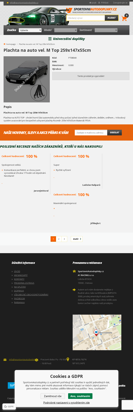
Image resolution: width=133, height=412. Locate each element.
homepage (11, 44)
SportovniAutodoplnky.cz (91, 11)
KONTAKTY (19, 279)
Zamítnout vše (52, 396)
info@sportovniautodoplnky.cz (24, 2)
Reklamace (19, 302)
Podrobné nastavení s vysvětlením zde (66, 402)
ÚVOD (17, 271)
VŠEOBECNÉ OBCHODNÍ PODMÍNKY (31, 294)
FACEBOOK (19, 298)
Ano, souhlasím (80, 396)
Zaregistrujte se (120, 2)
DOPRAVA (19, 290)
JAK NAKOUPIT (21, 275)
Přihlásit (104, 2)
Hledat (111, 17)
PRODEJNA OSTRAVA (24, 282)
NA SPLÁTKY (20, 286)
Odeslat (114, 132)
